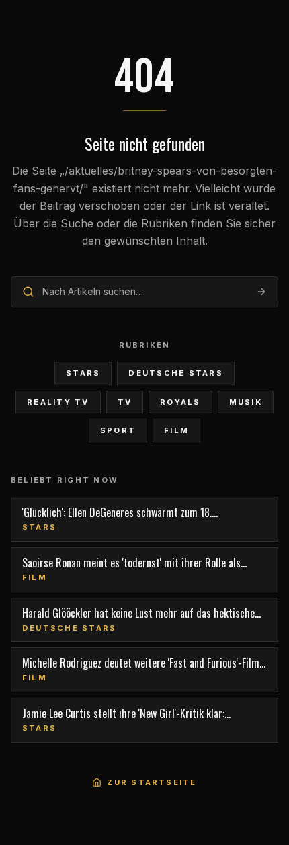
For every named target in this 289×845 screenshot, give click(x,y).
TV (125, 402)
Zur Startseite (151, 782)
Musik (245, 402)
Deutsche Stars (175, 373)
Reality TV (58, 402)
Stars (83, 373)
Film (176, 430)
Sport (118, 430)
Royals (180, 402)
